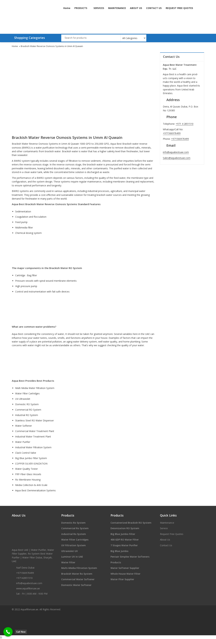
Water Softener (23, 425)
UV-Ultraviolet (22, 398)
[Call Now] (8, 631)
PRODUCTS (81, 8)
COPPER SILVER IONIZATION (31, 463)
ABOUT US (136, 8)
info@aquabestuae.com (176, 152)
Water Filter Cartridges (27, 393)
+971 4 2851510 (184, 123)
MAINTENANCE (117, 8)
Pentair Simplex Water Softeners (130, 556)
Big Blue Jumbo (119, 551)
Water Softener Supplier (125, 568)
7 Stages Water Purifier (124, 545)
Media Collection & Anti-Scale (31, 485)
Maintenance (167, 522)
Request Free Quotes (171, 534)
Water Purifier (22, 442)
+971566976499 (172, 133)
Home (66, 8)
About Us (165, 539)
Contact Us (166, 545)
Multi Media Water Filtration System (34, 388)
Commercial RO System (28, 409)
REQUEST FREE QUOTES (179, 8)
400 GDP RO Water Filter (125, 539)
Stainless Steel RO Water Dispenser (34, 420)
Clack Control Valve (25, 452)
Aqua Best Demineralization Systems (35, 490)
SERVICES (98, 8)
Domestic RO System (27, 404)
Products (116, 562)
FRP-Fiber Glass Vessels (28, 474)
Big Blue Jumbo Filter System (31, 458)
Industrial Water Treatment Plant (33, 436)
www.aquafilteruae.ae (28, 588)
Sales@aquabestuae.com (176, 157)
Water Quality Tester (26, 468)
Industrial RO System (26, 415)
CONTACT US (154, 8)
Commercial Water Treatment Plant (34, 431)
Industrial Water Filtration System (33, 447)
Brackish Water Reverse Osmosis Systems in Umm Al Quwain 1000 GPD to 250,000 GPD (60, 143)
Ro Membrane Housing (27, 479)
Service (164, 528)
